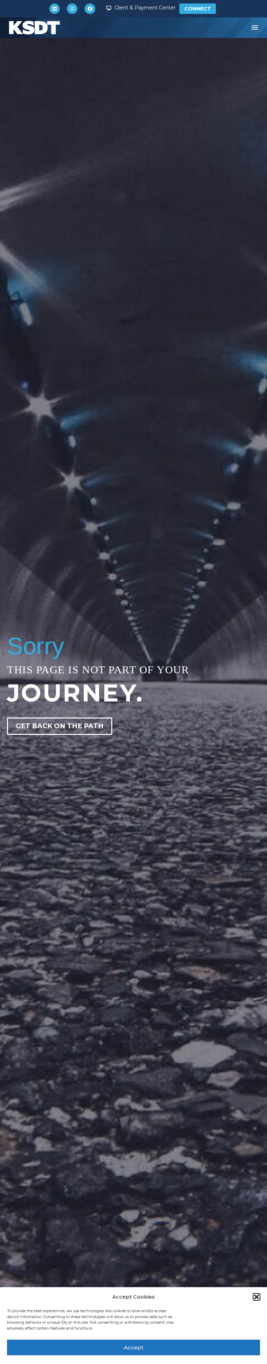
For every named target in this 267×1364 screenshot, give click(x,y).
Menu (255, 27)
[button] (256, 1296)
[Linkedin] (54, 8)
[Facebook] (89, 8)
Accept (133, 1347)
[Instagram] (72, 8)
